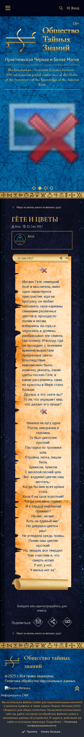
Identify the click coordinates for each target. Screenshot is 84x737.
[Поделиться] (61, 258)
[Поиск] (61, 8)
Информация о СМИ (14, 695)
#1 (67, 258)
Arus (18, 227)
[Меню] (7, 8)
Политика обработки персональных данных (40, 680)
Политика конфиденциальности (52, 723)
